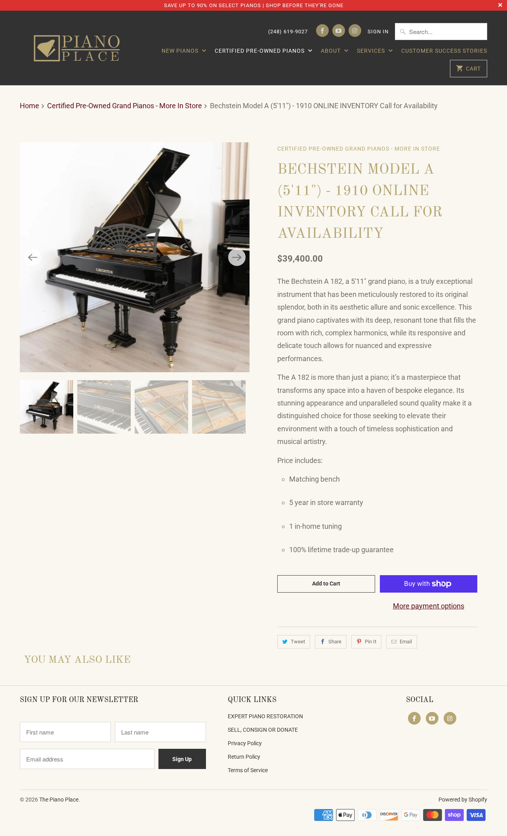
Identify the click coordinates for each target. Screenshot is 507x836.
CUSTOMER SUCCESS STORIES (444, 51)
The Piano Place (58, 799)
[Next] (237, 257)
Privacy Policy (245, 743)
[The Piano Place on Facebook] (322, 30)
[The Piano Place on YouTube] (338, 30)
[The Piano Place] (79, 48)
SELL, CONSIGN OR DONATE (263, 730)
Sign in (378, 31)
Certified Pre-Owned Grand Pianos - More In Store (358, 148)
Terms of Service (248, 770)
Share (334, 642)
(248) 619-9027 (288, 31)
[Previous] (32, 257)
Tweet (298, 642)
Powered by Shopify (462, 799)
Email (406, 642)
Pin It (370, 642)
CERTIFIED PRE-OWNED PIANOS (260, 51)
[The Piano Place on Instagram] (355, 30)
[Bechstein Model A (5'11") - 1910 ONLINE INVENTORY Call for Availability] (135, 257)
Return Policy (244, 757)
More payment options (428, 606)
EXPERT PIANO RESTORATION (265, 716)
